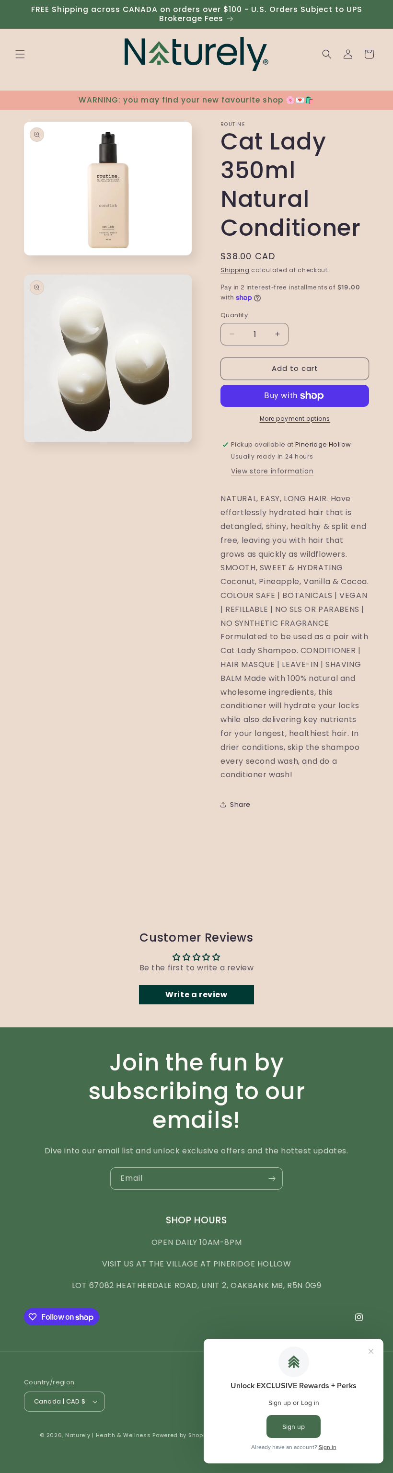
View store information (272, 471)
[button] (20, 54)
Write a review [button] (196, 994)
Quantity (234, 315)
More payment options (295, 418)
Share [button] (240, 804)
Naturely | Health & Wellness (108, 1435)
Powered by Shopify (181, 1435)
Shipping (235, 270)
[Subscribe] (271, 1178)
